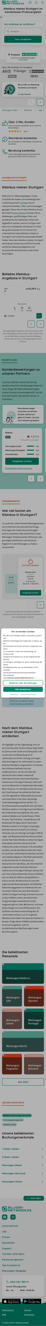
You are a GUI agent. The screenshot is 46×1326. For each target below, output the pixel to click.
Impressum (14, 694)
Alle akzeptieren (23, 689)
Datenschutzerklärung (28, 694)
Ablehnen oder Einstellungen (23, 683)
